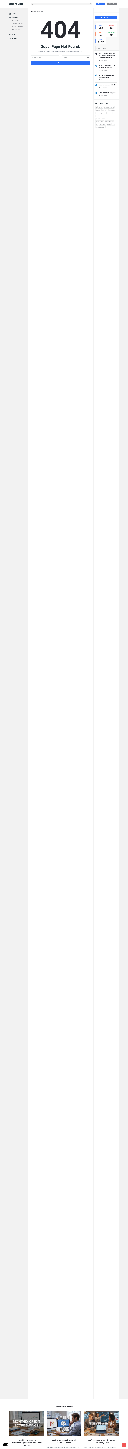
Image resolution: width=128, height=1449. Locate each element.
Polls (13, 34)
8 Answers (104, 60)
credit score (112, 110)
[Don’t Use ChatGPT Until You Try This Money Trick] (101, 1423)
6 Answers (104, 95)
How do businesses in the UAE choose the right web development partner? (107, 55)
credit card (104, 110)
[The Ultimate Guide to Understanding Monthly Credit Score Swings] (26, 1423)
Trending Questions (17, 23)
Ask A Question (106, 17)
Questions (15, 17)
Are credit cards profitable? (107, 85)
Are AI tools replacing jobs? (107, 92)
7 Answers (104, 80)
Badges (14, 38)
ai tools (100, 107)
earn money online (100, 113)
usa (114, 124)
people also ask (100, 121)
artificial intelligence (109, 107)
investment (110, 116)
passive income (105, 118)
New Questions (16, 20)
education (109, 113)
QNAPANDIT (16, 4)
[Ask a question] (124, 1445)
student (109, 124)
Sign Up (112, 4)
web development (100, 127)
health (97, 116)
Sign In (100, 4)
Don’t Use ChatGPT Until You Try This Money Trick (101, 1441)
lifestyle (98, 118)
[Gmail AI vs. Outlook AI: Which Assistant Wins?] (64, 1423)
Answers (105, 48)
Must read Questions (17, 26)
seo (97, 124)
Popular (99, 48)
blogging (98, 110)
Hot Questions (16, 29)
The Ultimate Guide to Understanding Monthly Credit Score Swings (27, 1442)
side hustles (102, 124)
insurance (103, 116)
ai (96, 107)
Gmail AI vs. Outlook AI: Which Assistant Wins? (64, 1441)
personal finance (109, 121)
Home (14, 14)
